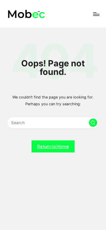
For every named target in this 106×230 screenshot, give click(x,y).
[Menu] (96, 14)
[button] (93, 123)
